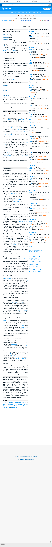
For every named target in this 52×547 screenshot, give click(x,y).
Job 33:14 (32, 113)
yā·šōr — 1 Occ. (33, 266)
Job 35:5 (24, 121)
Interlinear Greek (8, 402)
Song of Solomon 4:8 (17, 302)
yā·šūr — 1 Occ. (33, 268)
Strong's (5, 20)
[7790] (50, 247)
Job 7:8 (14, 131)
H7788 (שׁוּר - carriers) (9, 50)
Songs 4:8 (8, 136)
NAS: (30, 36)
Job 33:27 (25, 155)
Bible (2, 20)
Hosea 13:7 (10, 152)
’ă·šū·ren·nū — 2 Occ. (35, 256)
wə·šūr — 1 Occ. (33, 264)
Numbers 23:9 (14, 193)
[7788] (1, 247)
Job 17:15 (15, 133)
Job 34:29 (22, 120)
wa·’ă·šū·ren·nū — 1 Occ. (36, 263)
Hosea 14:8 (7, 278)
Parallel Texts (14, 407)
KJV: (30, 40)
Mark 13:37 (14, 344)
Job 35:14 (10, 134)
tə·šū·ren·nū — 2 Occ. (35, 261)
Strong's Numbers (8, 404)
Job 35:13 (20, 141)
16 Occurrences (33, 247)
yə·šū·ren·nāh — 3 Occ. (35, 269)
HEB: (30, 33)
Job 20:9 (25, 131)
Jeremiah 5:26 (7, 120)
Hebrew (9, 20)
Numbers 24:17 (10, 128)
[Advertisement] (26, 436)
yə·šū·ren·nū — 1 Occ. (35, 271)
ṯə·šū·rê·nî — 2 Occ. (34, 260)
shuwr (21, 70)
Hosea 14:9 (6, 141)
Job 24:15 (20, 129)
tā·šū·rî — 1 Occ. (33, 258)
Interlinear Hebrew (20, 402)
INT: (30, 43)
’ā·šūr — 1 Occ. (33, 255)
